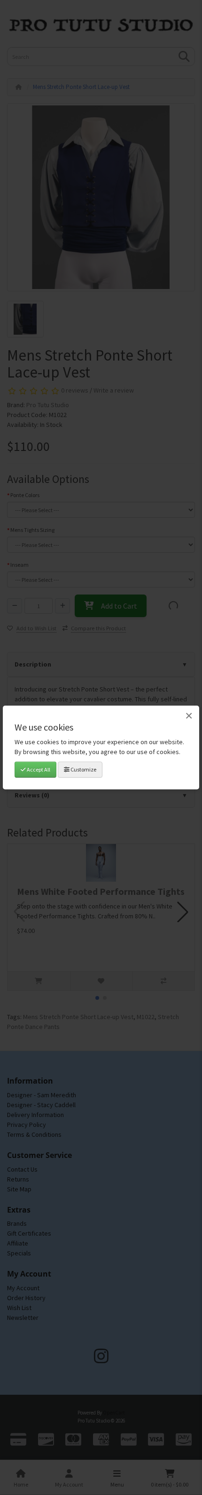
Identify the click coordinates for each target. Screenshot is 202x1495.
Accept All (38, 769)
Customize (83, 769)
